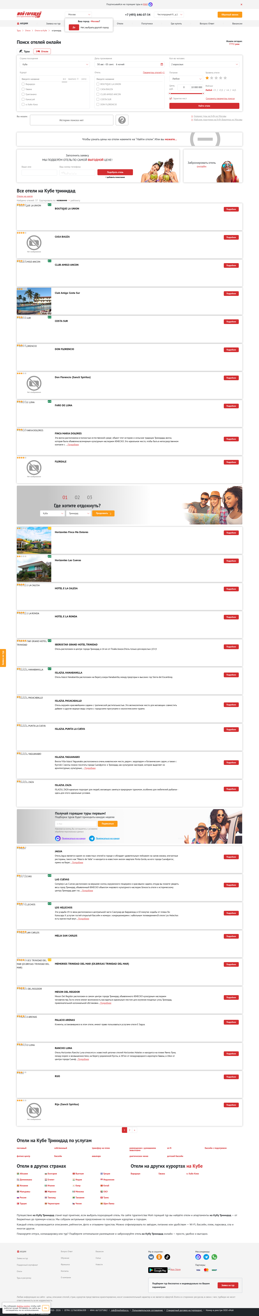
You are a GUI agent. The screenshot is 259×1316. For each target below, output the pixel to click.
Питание (173, 72)
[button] (130, 64)
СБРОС (84, 79)
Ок (45, 1308)
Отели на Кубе (41, 30)
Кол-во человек (177, 58)
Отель (97, 72)
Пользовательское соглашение (147, 1310)
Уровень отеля (212, 72)
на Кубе (194, 1166)
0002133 (44, 1313)
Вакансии (100, 1251)
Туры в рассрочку (24, 1278)
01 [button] (65, 497)
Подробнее (231, 209)
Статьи (98, 1258)
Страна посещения (29, 58)
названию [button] (62, 200)
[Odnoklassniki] (159, 1257)
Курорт (23, 72)
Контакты (65, 1271)
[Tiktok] (167, 1257)
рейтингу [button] (75, 200)
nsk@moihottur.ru (120, 1310)
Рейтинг (209, 85)
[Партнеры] (218, 1270)
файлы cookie (23, 1306)
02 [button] (77, 497)
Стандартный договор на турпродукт (184, 1310)
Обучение (65, 1258)
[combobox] (55, 64)
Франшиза (65, 1264)
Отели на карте (25, 196)
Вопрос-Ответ (67, 1251)
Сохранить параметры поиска (220, 98)
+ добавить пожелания (115, 177)
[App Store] (174, 1270)
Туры (19, 30)
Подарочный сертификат (27, 1265)
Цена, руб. (172, 87)
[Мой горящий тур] (29, 14)
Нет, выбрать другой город (95, 27)
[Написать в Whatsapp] (214, 1257)
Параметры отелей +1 (154, 72)
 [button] (207, 78)
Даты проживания (103, 58)
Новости (99, 1264)
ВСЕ (64, 79)
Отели (27, 30)
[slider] (169, 93)
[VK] (151, 1257)
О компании (66, 1277)
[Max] (150, 4)
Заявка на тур (2, 658)
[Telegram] (206, 1257)
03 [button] (89, 497)
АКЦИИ (22, 1251)
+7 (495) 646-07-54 (137, 15)
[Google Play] (157, 1270)
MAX (145, 4)
